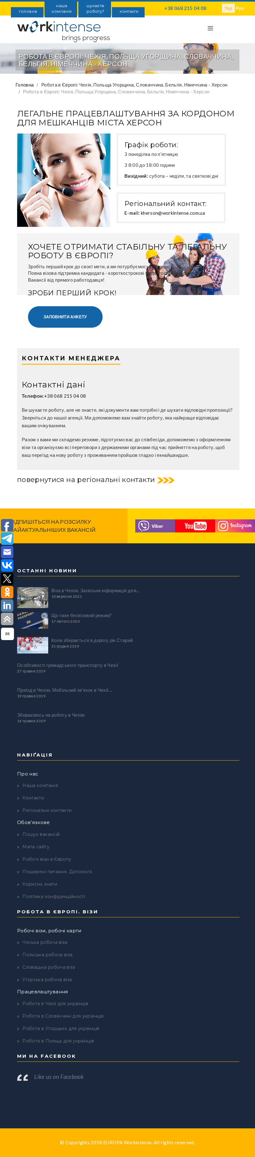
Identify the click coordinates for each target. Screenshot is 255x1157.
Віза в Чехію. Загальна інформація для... (95, 590)
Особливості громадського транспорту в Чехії (67, 665)
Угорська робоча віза (47, 979)
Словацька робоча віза (48, 967)
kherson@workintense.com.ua (173, 213)
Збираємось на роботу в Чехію (51, 715)
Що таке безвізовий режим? (81, 615)
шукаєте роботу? (95, 8)
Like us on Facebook (59, 1076)
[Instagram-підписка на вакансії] (235, 525)
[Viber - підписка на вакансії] (155, 525)
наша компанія (62, 8)
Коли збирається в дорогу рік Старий (92, 640)
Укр (228, 8)
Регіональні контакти (47, 810)
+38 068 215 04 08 (185, 8)
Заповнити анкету (65, 316)
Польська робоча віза (47, 955)
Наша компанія (40, 785)
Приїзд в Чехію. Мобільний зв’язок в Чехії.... (65, 690)
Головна (25, 84)
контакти (129, 11)
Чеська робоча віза (44, 942)
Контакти (33, 798)
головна (28, 11)
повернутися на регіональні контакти (86, 479)
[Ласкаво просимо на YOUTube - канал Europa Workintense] (195, 525)
